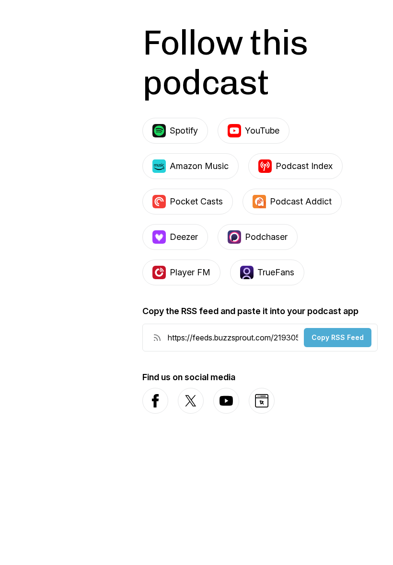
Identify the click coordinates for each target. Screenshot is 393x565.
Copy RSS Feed (338, 337)
